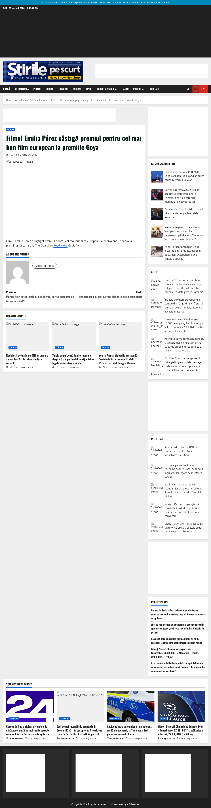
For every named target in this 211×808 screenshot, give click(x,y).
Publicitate (139, 89)
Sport (89, 89)
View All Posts (45, 266)
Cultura (10, 129)
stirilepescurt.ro (15, 738)
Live (203, 89)
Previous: (40, 296)
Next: (110, 294)
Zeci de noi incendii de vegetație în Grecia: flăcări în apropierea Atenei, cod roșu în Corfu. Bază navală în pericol (177, 628)
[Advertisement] (105, 33)
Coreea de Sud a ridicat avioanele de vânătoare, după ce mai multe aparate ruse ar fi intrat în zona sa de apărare (178, 614)
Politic (37, 89)
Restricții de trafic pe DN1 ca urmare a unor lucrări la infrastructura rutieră (27, 359)
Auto (126, 89)
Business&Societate (108, 89)
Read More (60, 245)
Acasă (6, 89)
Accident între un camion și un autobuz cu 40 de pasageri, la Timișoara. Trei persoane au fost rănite (176, 641)
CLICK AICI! (165, 2)
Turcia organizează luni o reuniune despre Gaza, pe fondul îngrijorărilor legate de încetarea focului (73, 359)
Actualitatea (22, 89)
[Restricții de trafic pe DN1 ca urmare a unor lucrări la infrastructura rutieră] (27, 336)
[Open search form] (188, 89)
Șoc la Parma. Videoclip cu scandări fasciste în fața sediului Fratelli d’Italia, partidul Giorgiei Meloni (119, 359)
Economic (63, 89)
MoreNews (116, 804)
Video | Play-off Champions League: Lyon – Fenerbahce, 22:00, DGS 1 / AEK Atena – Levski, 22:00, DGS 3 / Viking (175, 653)
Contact (154, 89)
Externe (77, 89)
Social (49, 89)
